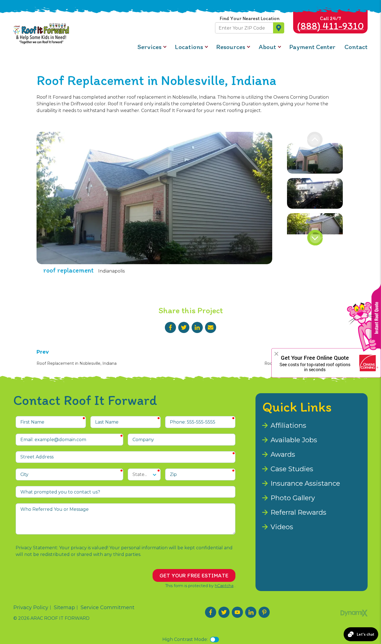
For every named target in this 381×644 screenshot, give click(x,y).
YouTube (237, 612)
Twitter (183, 327)
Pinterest (264, 612)
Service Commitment (107, 607)
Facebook (170, 327)
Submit (278, 27)
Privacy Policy (30, 607)
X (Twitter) (224, 612)
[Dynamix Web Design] (354, 613)
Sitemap (64, 607)
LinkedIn (197, 327)
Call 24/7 (330, 23)
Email (210, 327)
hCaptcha (224, 585)
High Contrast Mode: (185, 639)
